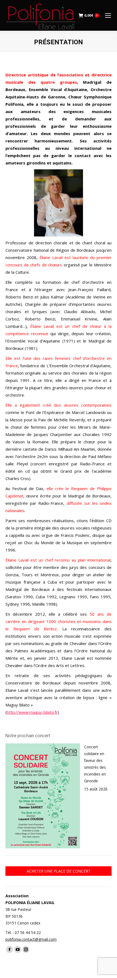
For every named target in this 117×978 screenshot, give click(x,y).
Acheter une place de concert (59, 871)
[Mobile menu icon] (108, 15)
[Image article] (42, 795)
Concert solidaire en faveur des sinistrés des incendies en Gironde (95, 763)
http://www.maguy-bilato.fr (32, 712)
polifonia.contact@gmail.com (31, 939)
